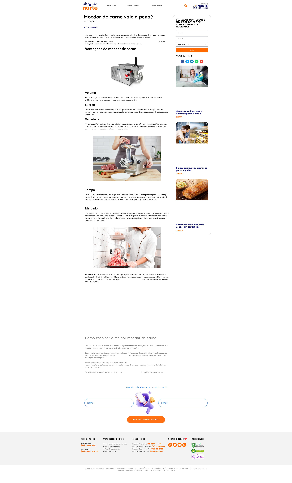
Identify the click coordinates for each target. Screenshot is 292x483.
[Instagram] (170, 445)
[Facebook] (175, 445)
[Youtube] (179, 445)
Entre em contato (156, 6)
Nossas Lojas (111, 6)
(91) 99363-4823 (89, 451)
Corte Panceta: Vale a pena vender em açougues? (190, 225)
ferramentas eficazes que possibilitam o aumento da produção (135, 41)
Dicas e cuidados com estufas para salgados (191, 169)
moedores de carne (122, 355)
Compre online (133, 6)
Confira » (179, 117)
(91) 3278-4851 (88, 445)
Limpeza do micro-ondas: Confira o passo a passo (189, 112)
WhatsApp (131, 362)
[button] (186, 6)
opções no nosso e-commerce (130, 279)
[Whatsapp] (184, 445)
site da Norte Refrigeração (132, 372)
